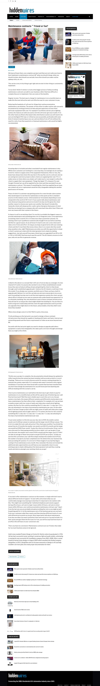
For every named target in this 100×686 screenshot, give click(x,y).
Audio (17, 20)
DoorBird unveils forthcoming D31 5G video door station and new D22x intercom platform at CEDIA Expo (82, 41)
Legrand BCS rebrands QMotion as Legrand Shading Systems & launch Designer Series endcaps (34, 641)
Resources (21, 556)
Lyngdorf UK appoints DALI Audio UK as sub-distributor (25, 663)
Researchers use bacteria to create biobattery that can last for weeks (29, 646)
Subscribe (75, 16)
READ (78, 102)
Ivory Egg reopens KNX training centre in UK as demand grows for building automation (32, 585)
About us (60, 685)
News (16, 16)
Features (23, 16)
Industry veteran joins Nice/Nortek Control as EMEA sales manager (28, 652)
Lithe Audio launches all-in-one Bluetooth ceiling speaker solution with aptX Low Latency (33, 615)
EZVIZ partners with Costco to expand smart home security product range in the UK (31, 631)
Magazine (61, 16)
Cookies (89, 685)
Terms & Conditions (75, 685)
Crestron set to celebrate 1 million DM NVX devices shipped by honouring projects (31, 657)
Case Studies (32, 16)
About (68, 16)
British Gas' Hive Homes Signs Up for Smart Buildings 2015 (26, 601)
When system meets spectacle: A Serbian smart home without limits (28, 569)
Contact (66, 685)
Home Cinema (38, 20)
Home (11, 16)
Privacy (84, 685)
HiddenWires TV (51, 16)
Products (41, 16)
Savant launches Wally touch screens (22, 609)
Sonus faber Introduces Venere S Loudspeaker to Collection (26, 621)
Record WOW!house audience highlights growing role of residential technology (30, 579)
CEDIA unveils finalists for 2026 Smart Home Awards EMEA (26, 590)
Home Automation (27, 20)
